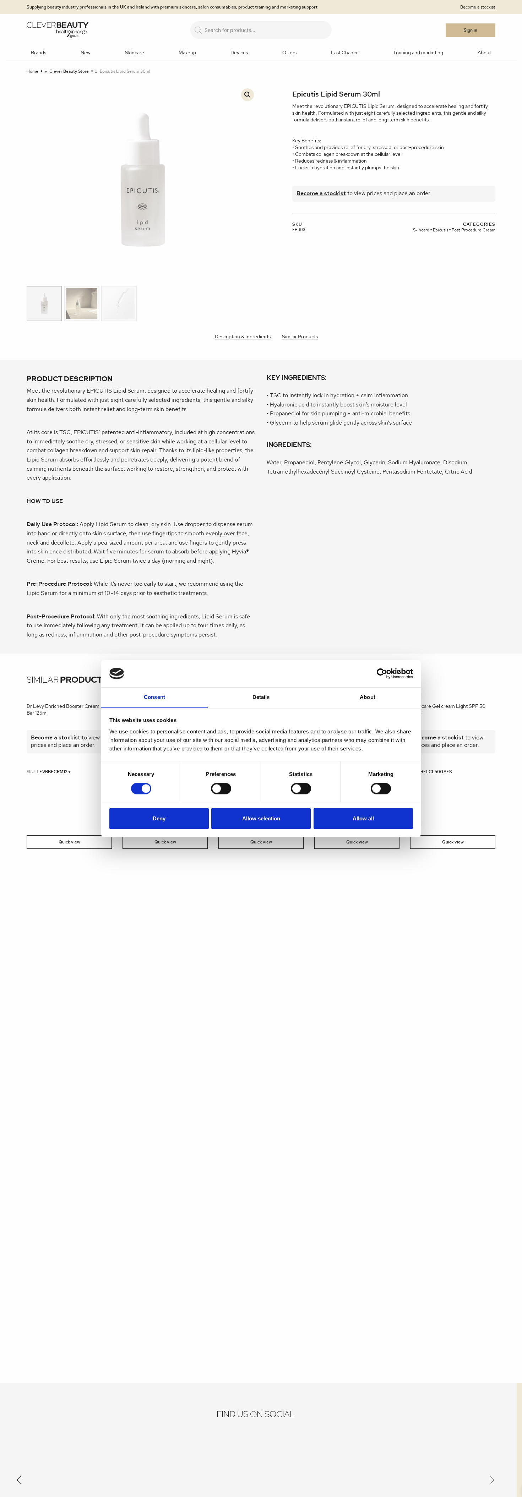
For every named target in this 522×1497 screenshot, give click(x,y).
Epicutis (440, 230)
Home (32, 71)
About (484, 52)
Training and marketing (418, 52)
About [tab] (367, 697)
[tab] (243, 337)
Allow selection (261, 818)
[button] (247, 94)
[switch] (221, 788)
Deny (159, 818)
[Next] (492, 1481)
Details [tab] (261, 697)
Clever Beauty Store (69, 71)
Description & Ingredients (243, 336)
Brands (38, 52)
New (86, 52)
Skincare (134, 52)
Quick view (69, 842)
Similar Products (300, 336)
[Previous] (19, 1481)
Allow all (363, 818)
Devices (239, 52)
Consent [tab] (154, 697)
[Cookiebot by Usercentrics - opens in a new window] (382, 673)
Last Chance (345, 52)
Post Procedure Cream (473, 230)
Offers (289, 52)
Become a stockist (477, 7)
